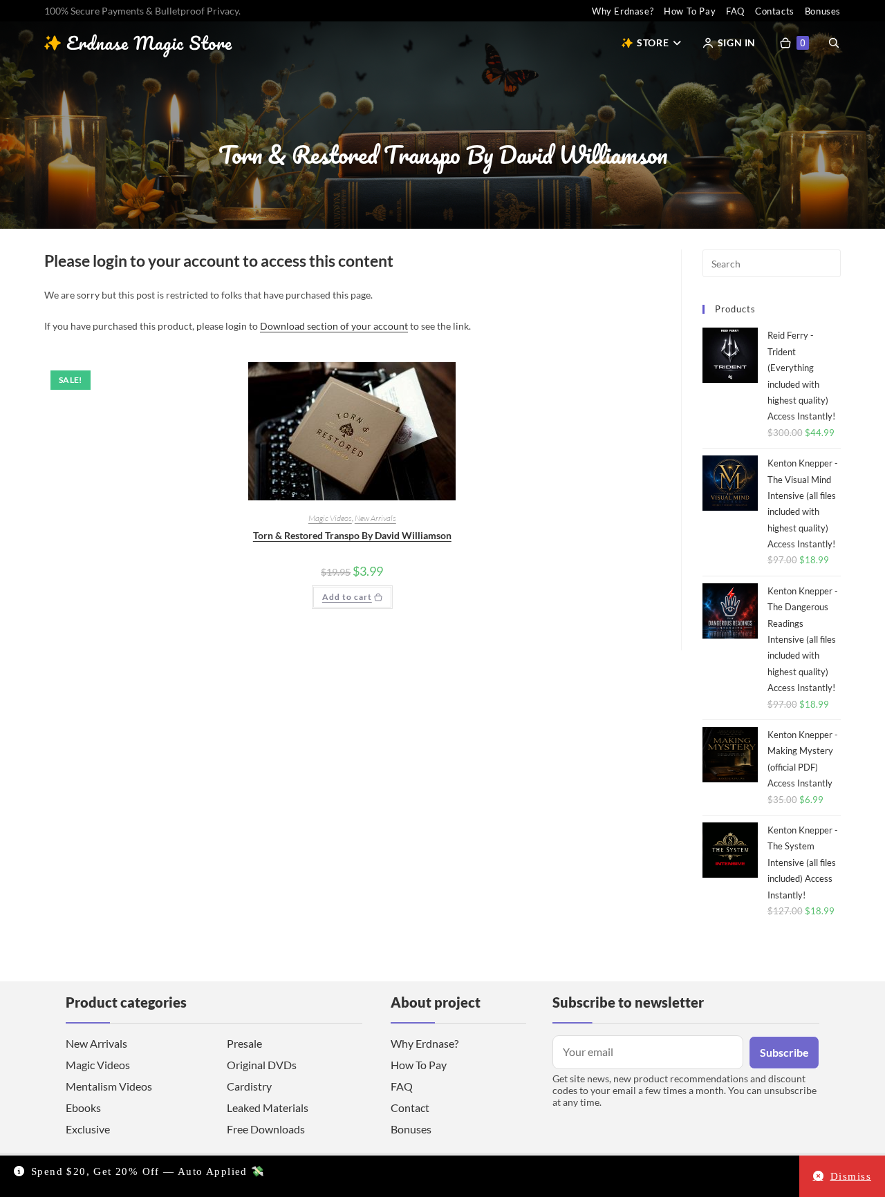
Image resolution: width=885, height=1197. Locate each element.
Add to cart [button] (347, 597)
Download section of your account (334, 326)
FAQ (735, 11)
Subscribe (784, 1052)
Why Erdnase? (622, 11)
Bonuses (823, 11)
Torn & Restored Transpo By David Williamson (352, 535)
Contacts (774, 11)
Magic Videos (330, 518)
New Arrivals (375, 518)
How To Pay (690, 11)
